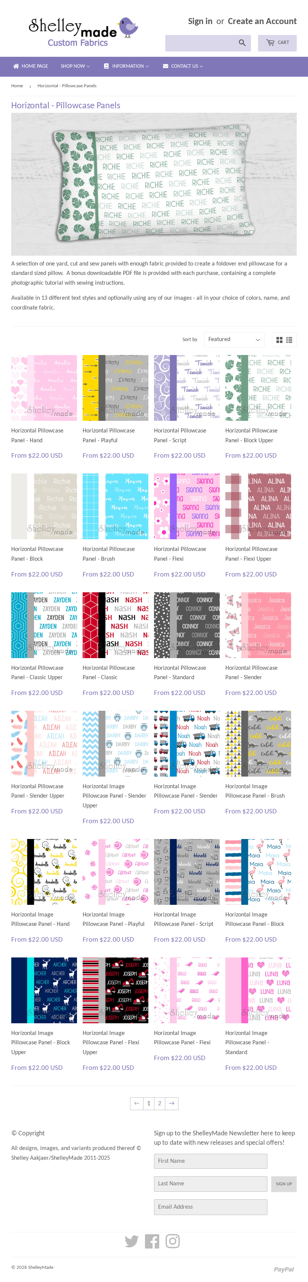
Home (17, 85)
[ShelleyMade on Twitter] (131, 1246)
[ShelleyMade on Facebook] (152, 1246)
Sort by (190, 340)
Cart (283, 43)
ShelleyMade (40, 1267)
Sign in (200, 21)
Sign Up (284, 1184)
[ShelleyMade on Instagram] (172, 1246)
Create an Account (262, 21)
